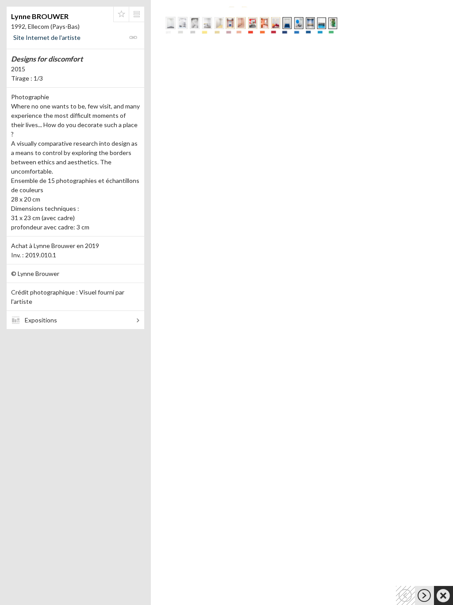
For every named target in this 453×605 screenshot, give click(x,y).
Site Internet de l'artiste (47, 37)
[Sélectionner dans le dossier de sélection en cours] (121, 14)
